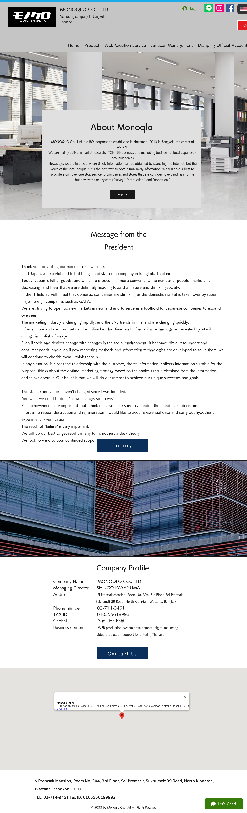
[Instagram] (219, 8)
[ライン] (208, 8)
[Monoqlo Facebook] (230, 8)
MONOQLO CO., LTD (84, 9)
